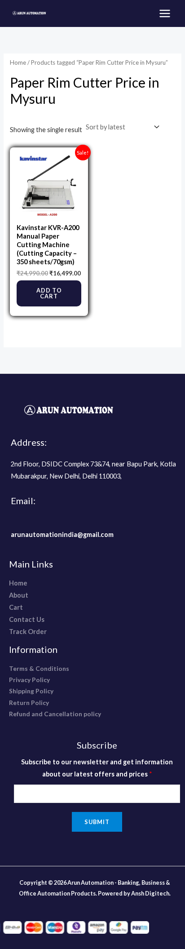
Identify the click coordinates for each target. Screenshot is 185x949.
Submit (97, 821)
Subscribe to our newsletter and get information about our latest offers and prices (97, 768)
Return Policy (29, 702)
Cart (16, 607)
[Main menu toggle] (165, 13)
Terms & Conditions (39, 668)
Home (18, 62)
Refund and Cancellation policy (55, 714)
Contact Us (26, 619)
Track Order (28, 631)
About (18, 595)
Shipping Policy (31, 691)
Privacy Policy (29, 679)
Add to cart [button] (49, 293)
